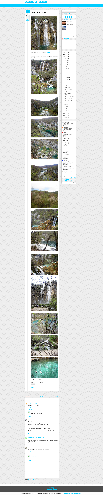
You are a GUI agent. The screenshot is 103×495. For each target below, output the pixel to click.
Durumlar (64, 31)
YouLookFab (66, 122)
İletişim (61, 5)
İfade (66, 85)
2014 (66, 58)
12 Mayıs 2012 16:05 (36, 420)
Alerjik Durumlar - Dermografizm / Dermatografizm (70, 23)
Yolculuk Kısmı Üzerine (66, 33)
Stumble (54, 385)
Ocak (67, 110)
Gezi (32, 5)
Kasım (67, 66)
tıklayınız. (48, 52)
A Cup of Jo (66, 138)
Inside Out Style (67, 166)
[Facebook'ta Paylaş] (34, 383)
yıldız (29, 447)
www (29, 403)
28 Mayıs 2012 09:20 (42, 456)
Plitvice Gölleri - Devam (38, 13)
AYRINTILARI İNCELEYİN (69, 493)
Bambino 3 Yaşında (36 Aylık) (68, 36)
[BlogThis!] (32, 383)
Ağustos (68, 72)
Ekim (67, 68)
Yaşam (48, 5)
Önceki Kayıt (56, 396)
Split (66, 81)
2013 (66, 60)
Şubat (67, 108)
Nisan (67, 104)
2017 (66, 52)
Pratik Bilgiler (42, 5)
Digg (33, 387)
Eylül (67, 70)
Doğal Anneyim (67, 142)
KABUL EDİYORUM (78, 493)
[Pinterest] (70, 16)
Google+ (48, 385)
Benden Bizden (34, 411)
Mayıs (67, 79)
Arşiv (58, 5)
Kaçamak (68, 26)
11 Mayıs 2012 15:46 (34, 403)
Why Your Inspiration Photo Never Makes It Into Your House (68, 156)
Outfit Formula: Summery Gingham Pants (68, 124)
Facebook (38, 385)
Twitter (43, 385)
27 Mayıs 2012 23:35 (34, 447)
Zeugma (29, 420)
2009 (66, 117)
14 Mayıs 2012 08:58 (40, 437)
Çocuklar (36, 5)
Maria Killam (66, 154)
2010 (66, 115)
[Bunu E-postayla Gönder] (31, 383)
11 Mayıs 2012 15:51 (42, 411)
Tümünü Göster (73, 177)
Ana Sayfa (28, 5)
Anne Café (66, 127)
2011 (66, 113)
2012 (66, 62)
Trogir (66, 91)
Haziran (67, 77)
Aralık (67, 64)
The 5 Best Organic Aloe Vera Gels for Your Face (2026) (68, 174)
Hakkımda (53, 5)
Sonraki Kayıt (27, 396)
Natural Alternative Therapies (67, 171)
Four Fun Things (67, 139)
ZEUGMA (65, 132)
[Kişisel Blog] (51, 490)
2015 (66, 56)
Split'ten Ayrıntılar (68, 89)
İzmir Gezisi (67, 87)
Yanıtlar (30, 409)
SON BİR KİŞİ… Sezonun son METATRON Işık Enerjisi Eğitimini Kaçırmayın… (68, 162)
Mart (67, 106)
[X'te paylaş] (33, 383)
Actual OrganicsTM (68, 147)
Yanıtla (29, 407)
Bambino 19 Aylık (68, 98)
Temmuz (68, 75)
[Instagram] (68, 16)
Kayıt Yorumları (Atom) (32, 479)
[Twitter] (66, 16)
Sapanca (66, 83)
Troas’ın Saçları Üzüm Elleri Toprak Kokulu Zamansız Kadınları (68, 134)
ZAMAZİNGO (66, 160)
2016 (66, 54)
